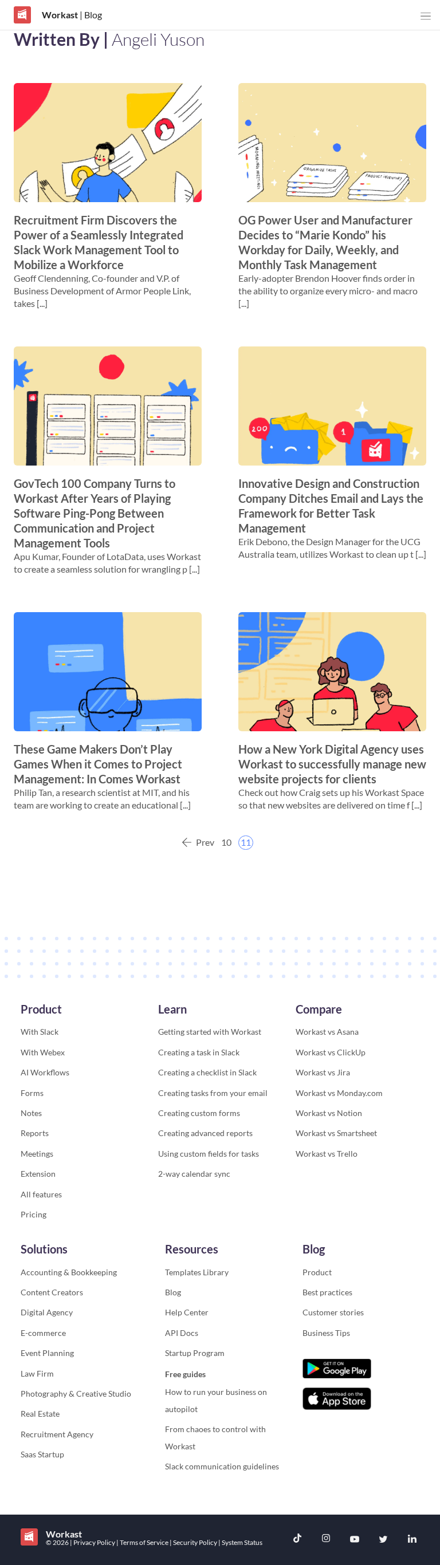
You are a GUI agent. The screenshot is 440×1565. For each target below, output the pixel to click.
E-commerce (43, 1333)
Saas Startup (42, 1454)
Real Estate (40, 1413)
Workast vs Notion (329, 1113)
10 (226, 842)
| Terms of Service (143, 1542)
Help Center (187, 1312)
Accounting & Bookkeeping (69, 1272)
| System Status (240, 1542)
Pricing (33, 1214)
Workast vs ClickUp (331, 1052)
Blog (173, 1292)
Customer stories (333, 1312)
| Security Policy (194, 1542)
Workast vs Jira (323, 1072)
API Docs (181, 1333)
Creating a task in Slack (198, 1052)
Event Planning (47, 1353)
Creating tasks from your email (213, 1093)
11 (246, 842)
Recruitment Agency (57, 1434)
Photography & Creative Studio (76, 1393)
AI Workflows (45, 1072)
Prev (205, 842)
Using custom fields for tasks (208, 1153)
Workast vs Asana (327, 1031)
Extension (38, 1173)
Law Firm (37, 1373)
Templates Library (197, 1272)
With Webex (43, 1052)
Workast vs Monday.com (339, 1093)
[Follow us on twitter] (383, 1540)
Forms (32, 1093)
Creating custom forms (199, 1113)
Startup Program (195, 1353)
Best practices (327, 1292)
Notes (31, 1113)
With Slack (39, 1031)
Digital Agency (47, 1312)
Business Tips (326, 1333)
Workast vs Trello (327, 1153)
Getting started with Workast (209, 1031)
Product (317, 1272)
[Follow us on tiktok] (297, 1540)
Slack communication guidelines (222, 1466)
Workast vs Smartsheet (336, 1133)
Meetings (37, 1153)
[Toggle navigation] (425, 16)
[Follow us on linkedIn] (412, 1540)
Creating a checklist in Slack (207, 1072)
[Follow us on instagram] (326, 1540)
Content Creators (52, 1292)
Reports (35, 1133)
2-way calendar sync (194, 1173)
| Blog (90, 14)
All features (41, 1194)
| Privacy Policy (93, 1542)
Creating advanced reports (205, 1133)
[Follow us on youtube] (354, 1540)
